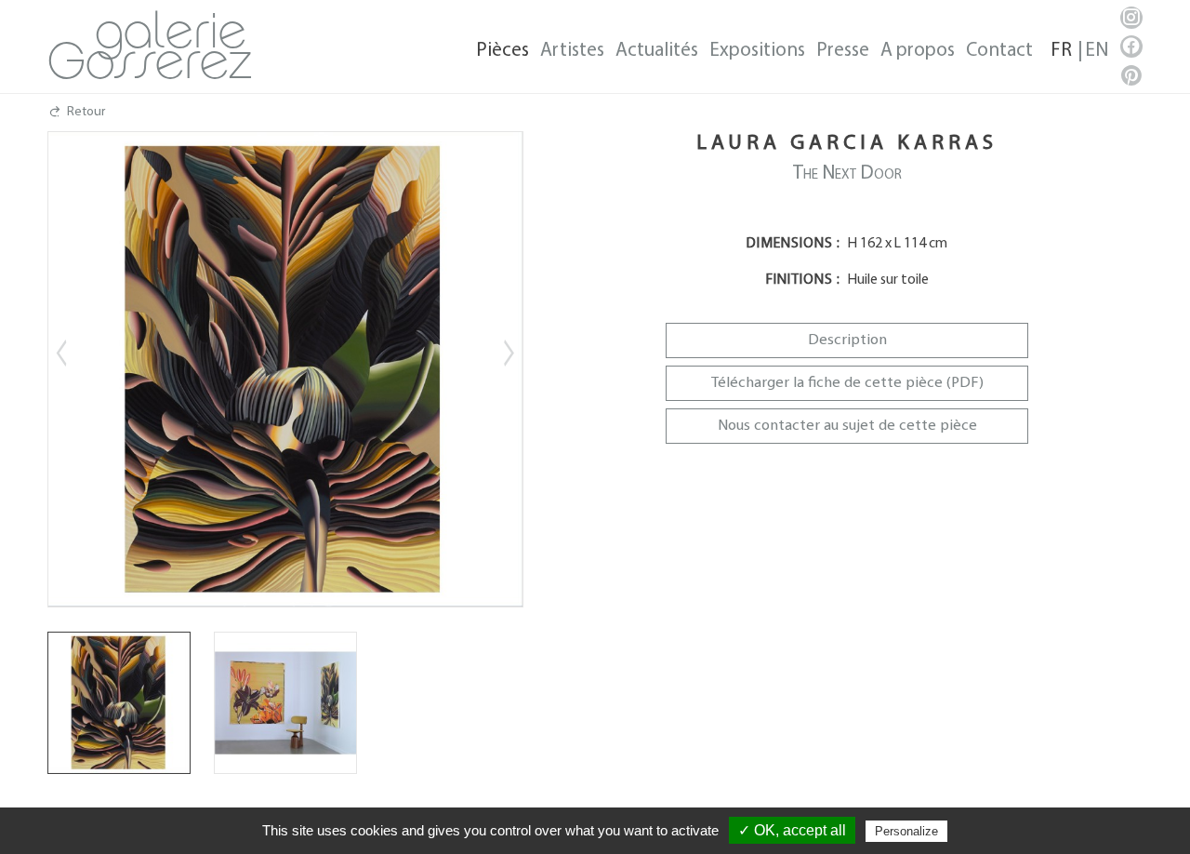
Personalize (906, 831)
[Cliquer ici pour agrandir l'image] (119, 703)
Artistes (572, 50)
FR (1061, 50)
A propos (917, 50)
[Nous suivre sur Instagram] (1131, 18)
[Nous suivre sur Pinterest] (1131, 75)
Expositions (757, 50)
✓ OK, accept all (792, 830)
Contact (999, 50)
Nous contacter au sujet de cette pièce (847, 426)
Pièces (502, 50)
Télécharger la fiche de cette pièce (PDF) (847, 383)
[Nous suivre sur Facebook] (1131, 46)
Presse (842, 50)
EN (1096, 50)
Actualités (656, 50)
